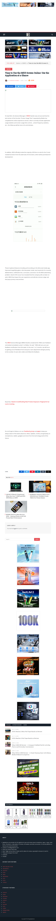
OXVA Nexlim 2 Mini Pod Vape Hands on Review (27, 731)
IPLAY (4, 880)
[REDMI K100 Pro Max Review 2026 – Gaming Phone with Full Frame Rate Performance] (16, 507)
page (38, 431)
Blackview (5, 896)
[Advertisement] (28, 19)
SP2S (4, 878)
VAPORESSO (6, 868)
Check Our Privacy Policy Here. (9, 849)
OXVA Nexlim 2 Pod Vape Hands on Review (25, 738)
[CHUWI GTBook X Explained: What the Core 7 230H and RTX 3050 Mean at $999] (16, 486)
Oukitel (4, 908)
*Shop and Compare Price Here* (10, 853)
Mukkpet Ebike (6, 910)
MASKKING (5, 876)
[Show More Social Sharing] (38, 86)
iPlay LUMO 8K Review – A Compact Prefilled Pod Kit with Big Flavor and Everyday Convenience (31, 746)
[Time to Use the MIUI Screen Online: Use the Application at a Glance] (28, 101)
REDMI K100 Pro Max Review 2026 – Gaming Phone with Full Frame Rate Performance (16, 516)
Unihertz (5, 900)
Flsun (4, 902)
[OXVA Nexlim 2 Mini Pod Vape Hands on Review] (8, 730)
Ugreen (4, 912)
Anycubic (5, 904)
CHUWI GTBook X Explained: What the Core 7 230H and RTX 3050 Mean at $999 (15, 496)
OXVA (4, 872)
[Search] (52, 34)
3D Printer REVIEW (16, 725)
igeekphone (32, 919)
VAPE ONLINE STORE (8, 866)
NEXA (4, 874)
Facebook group (29, 431)
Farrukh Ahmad (14, 80)
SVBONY (5, 892)
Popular (8, 725)
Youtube (4, 856)
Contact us (5, 847)
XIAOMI (25, 725)
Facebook (4, 854)
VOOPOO (5, 870)
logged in (15, 528)
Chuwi (4, 894)
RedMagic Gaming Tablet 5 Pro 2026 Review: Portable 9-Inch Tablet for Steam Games (40, 496)
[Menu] (4, 34)
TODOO (5, 882)
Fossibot (5, 898)
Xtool (4, 906)
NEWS (8, 69)
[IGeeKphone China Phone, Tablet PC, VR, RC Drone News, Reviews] (28, 34)
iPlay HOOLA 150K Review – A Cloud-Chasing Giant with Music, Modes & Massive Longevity (31, 753)
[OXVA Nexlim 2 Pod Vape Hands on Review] (8, 737)
